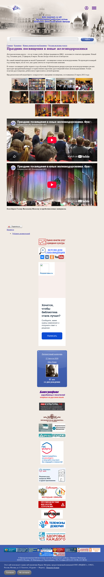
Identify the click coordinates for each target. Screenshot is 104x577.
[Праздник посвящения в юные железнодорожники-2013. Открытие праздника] (19, 90)
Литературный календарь (52, 354)
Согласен (10, 573)
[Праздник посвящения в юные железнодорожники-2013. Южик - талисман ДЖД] (43, 116)
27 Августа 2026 (52, 358)
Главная (10, 45)
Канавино (18, 45)
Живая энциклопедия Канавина (35, 45)
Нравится (10, 230)
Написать (52, 336)
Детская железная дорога (57, 45)
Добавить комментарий (21, 234)
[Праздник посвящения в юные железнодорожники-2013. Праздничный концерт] (19, 103)
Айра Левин (52, 362)
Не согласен (24, 573)
